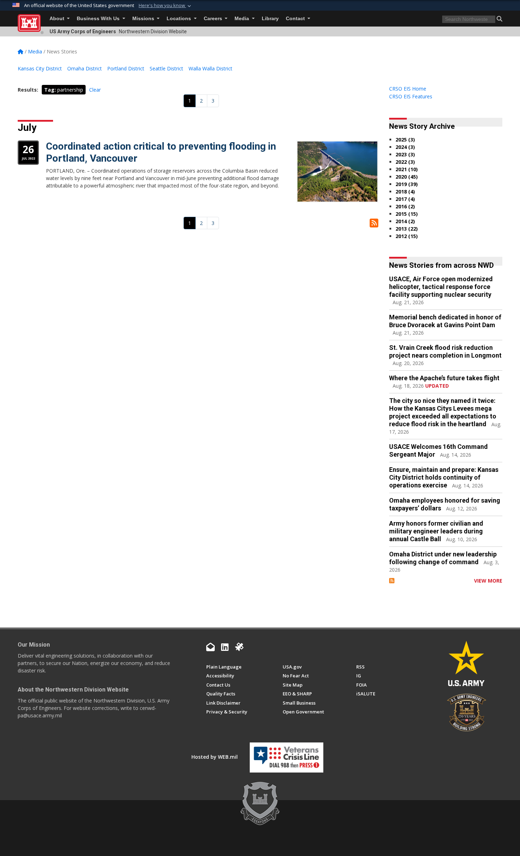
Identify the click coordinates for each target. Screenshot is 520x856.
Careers (214, 18)
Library (270, 18)
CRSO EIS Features (410, 96)
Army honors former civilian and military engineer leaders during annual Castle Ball (436, 531)
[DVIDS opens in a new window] (239, 647)
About (58, 18)
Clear (95, 89)
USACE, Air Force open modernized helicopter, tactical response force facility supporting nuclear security (441, 286)
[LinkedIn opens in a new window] (225, 647)
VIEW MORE (488, 580)
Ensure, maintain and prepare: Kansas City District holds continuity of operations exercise (443, 477)
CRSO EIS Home (407, 88)
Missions (144, 18)
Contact (296, 18)
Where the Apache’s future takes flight (444, 378)
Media (242, 18)
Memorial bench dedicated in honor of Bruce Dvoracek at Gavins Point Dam (445, 321)
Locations (179, 18)
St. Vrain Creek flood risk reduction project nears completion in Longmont (445, 351)
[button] (165, 5)
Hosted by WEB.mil (214, 756)
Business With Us (99, 18)
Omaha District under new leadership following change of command (443, 558)
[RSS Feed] (391, 580)
